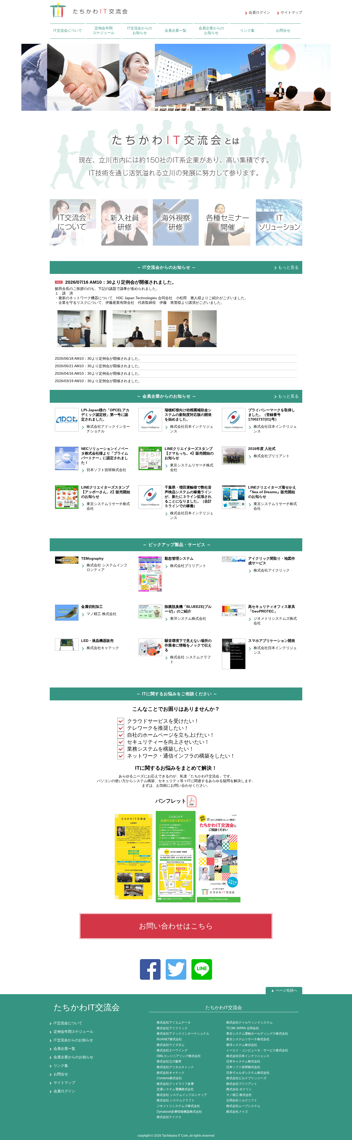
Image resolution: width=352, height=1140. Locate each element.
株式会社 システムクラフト (176, 1100)
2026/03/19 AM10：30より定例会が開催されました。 (98, 381)
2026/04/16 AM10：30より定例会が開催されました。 (98, 373)
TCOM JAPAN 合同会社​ (242, 1028)
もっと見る (288, 267)
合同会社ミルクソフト (241, 1100)
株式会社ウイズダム (171, 1045)
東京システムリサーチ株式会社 (248, 1039)
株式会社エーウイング (172, 1050)
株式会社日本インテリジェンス (248, 1056)
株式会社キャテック (103, 648)
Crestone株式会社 (169, 1078)
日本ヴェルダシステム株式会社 (248, 1073)
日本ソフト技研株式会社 (106, 470)
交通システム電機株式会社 (175, 1089)
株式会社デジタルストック (175, 1067)
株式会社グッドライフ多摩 (175, 1084)
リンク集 (247, 30)
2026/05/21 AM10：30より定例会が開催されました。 (98, 366)
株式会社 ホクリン (239, 1089)
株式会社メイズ (237, 1111)
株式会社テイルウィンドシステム (249, 1022)
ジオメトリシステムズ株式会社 (178, 1106)
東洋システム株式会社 (188, 618)
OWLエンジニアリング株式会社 (179, 1056)
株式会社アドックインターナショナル (183, 1033)
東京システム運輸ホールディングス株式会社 (257, 1033)
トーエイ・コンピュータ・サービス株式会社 (257, 1050)
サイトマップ (64, 1082)
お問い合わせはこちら (176, 926)
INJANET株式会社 (169, 1039)
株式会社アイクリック (272, 570)
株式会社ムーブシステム (243, 1106)
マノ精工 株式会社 (101, 614)
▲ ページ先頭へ (284, 990)
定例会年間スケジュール (103, 30)
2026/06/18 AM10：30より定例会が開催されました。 (98, 358)
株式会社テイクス (169, 1117)
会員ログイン (64, 1091)
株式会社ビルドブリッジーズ (246, 1078)
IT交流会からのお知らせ (139, 30)
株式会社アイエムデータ (174, 1022)
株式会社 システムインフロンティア (182, 1095)
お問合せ (283, 30)
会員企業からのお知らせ (211, 30)
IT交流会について (67, 30)
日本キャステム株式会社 (243, 1061)
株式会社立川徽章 (169, 1061)
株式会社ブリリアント (272, 456)
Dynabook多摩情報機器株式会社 (179, 1111)
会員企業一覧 (175, 30)
